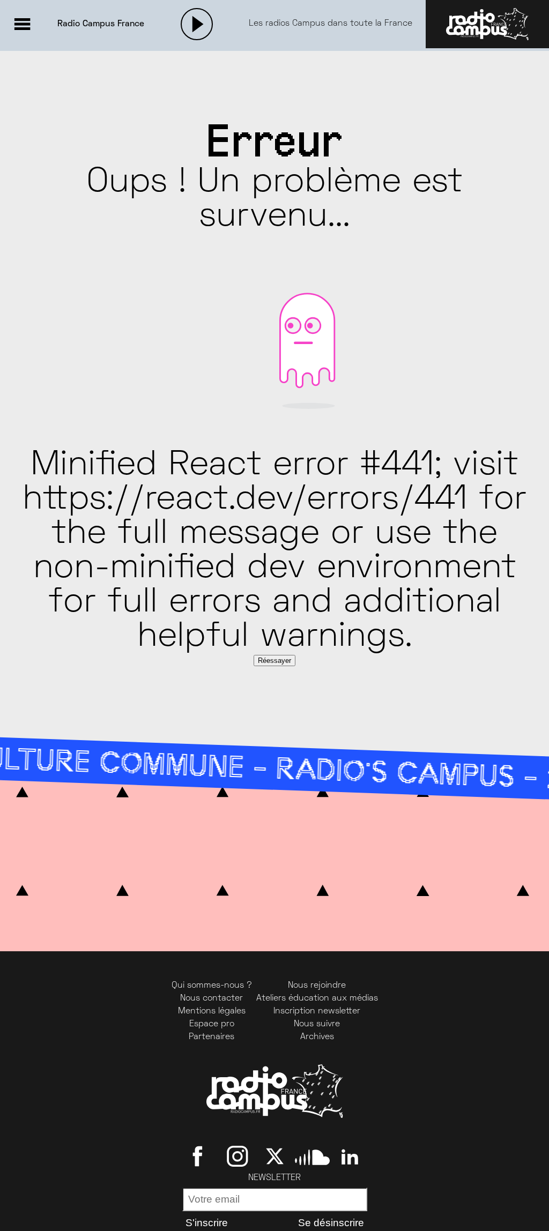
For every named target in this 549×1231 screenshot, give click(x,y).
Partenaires (211, 1037)
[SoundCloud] (312, 1156)
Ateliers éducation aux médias (317, 998)
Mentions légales (212, 1011)
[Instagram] (237, 1156)
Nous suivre (317, 1024)
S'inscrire (207, 1222)
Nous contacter (211, 998)
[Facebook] (199, 1156)
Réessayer (274, 660)
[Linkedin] (349, 1156)
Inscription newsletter (316, 1011)
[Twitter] (274, 1156)
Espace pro (211, 1024)
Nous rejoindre (317, 985)
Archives (317, 1037)
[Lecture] (197, 24)
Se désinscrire (331, 1222)
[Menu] (22, 24)
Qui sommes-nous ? (212, 985)
